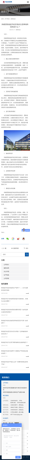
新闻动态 (13, 19)
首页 (2, 19)
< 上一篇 (3, 248)
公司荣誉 (6, 278)
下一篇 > (26, 248)
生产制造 (6, 275)
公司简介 (6, 264)
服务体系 (6, 268)
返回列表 (16, 248)
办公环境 (6, 271)
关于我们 (7, 19)
